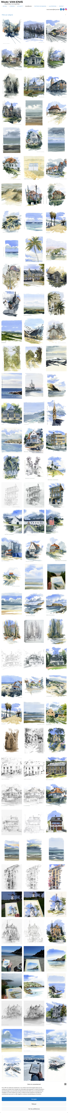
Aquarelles (28, 6)
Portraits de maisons (40, 6)
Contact (61, 6)
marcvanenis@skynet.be (52, 9)
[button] (65, 1084)
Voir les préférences (34, 1109)
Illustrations (52, 6)
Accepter (34, 1099)
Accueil (5, 6)
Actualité (20, 6)
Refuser (34, 1104)
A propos (12, 6)
